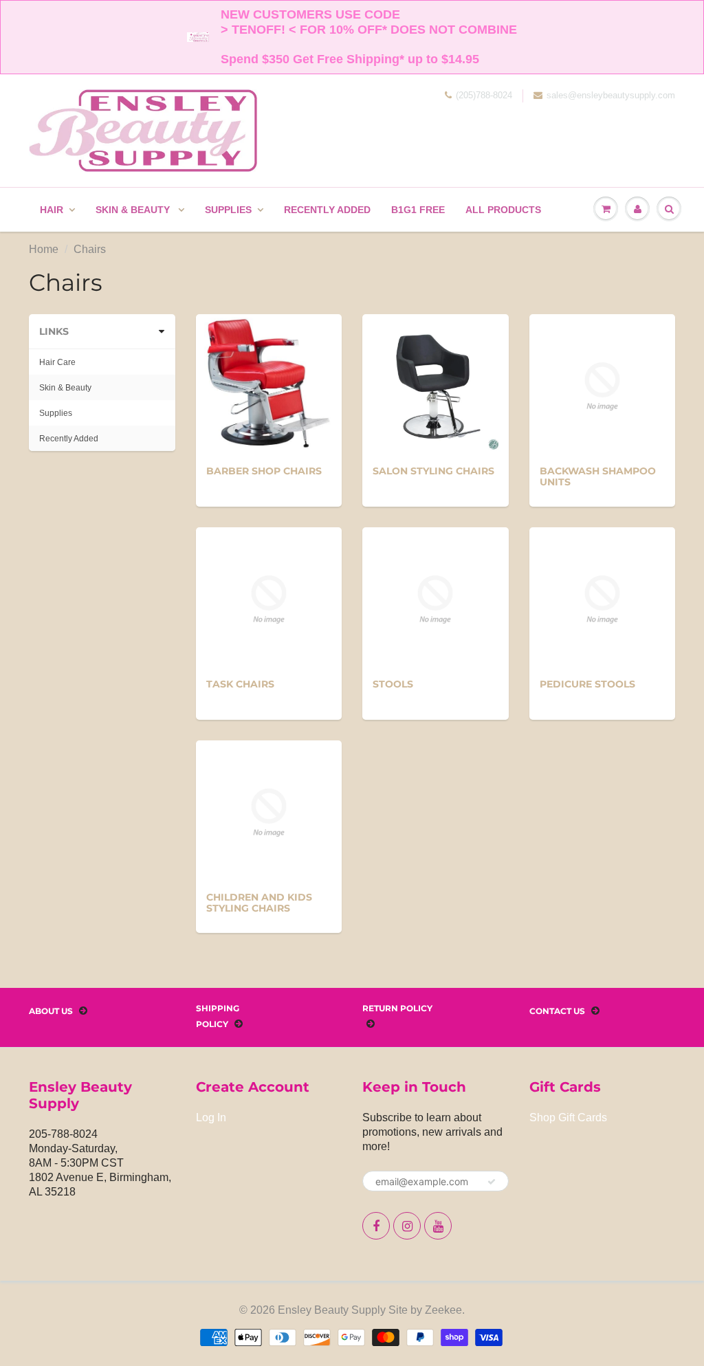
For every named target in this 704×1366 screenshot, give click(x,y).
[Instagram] (407, 1226)
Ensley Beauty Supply (332, 1310)
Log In (211, 1117)
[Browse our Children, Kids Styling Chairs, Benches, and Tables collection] (269, 811)
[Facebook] (376, 1226)
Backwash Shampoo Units (598, 476)
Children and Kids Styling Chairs (259, 902)
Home (43, 249)
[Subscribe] (491, 1182)
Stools (393, 684)
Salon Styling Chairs (433, 471)
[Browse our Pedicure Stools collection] (602, 598)
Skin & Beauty (134, 209)
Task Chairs (240, 684)
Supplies (228, 209)
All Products (503, 209)
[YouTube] (438, 1226)
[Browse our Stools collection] (435, 598)
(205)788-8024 (484, 95)
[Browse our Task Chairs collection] (269, 598)
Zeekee (443, 1310)
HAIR (51, 209)
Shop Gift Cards (568, 1117)
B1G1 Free (418, 209)
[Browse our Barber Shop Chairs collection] (268, 385)
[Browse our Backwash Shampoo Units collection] (602, 385)
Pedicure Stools (587, 684)
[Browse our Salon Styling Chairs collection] (435, 385)
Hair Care (57, 362)
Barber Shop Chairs (264, 471)
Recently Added (327, 209)
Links (54, 331)
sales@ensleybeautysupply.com (611, 95)
